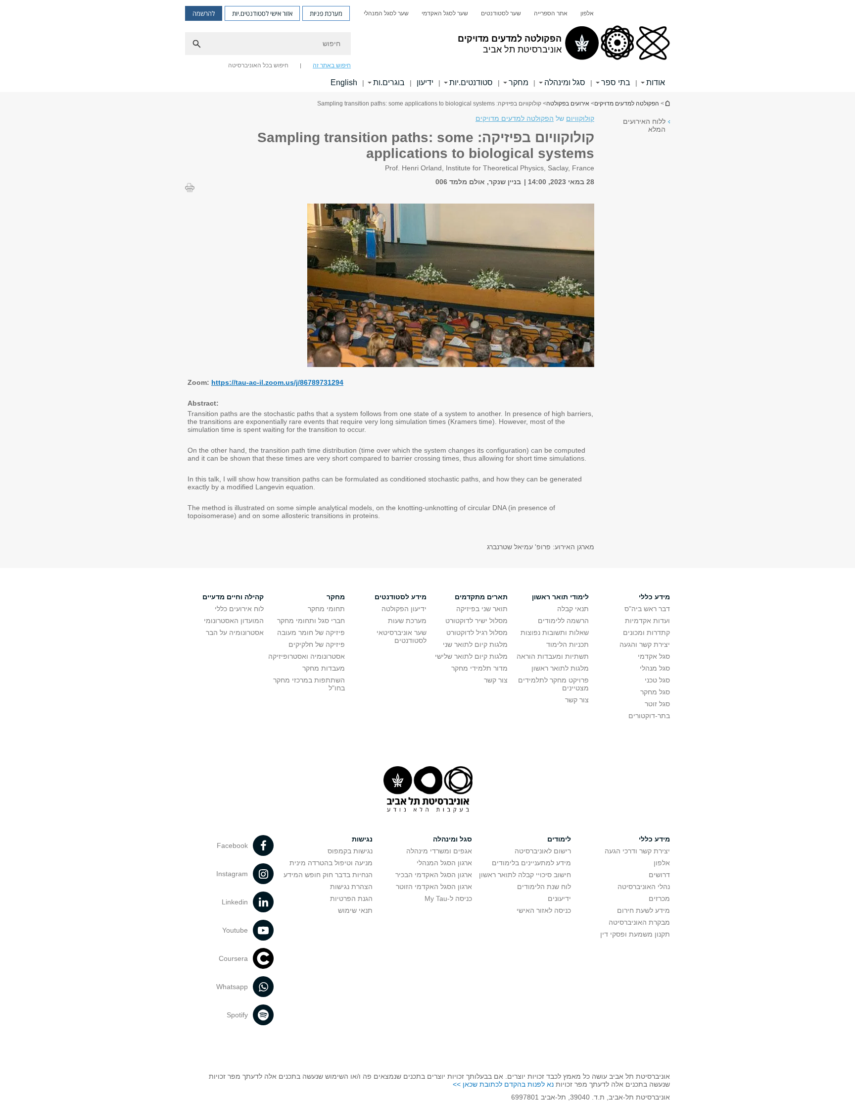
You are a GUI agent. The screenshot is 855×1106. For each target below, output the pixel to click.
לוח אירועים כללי (239, 609)
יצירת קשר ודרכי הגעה (637, 851)
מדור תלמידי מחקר (479, 668)
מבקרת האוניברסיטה (639, 922)
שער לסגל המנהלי (386, 13)
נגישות (362, 839)
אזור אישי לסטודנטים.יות (262, 13)
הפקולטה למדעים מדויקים (626, 103)
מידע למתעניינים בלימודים (531, 863)
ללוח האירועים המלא (644, 125)
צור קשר (577, 700)
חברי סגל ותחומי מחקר (311, 621)
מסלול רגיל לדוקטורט (477, 632)
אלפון (587, 13)
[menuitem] (587, 13)
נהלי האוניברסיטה (644, 887)
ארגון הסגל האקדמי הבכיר (433, 875)
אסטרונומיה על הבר (235, 632)
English (344, 82)
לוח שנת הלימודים (544, 887)
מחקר (518, 82)
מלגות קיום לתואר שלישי (471, 656)
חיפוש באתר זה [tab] (332, 65)
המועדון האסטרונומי (234, 621)
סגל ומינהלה (564, 82)
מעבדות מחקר (323, 668)
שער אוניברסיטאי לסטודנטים (402, 636)
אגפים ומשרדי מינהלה (439, 851)
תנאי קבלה (573, 609)
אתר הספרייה (551, 13)
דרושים (659, 875)
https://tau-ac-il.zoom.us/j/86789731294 (277, 382)
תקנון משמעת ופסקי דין (635, 934)
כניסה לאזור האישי (544, 910)
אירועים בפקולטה (567, 103)
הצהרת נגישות (351, 887)
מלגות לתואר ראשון (560, 668)
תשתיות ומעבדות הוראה (553, 656)
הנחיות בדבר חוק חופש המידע (328, 875)
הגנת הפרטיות (351, 898)
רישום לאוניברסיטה (543, 851)
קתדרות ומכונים (646, 632)
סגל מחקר (655, 692)
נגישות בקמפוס (350, 851)
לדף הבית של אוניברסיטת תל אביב (666, 103)
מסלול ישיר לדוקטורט (476, 621)
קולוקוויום (580, 118)
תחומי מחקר (326, 609)
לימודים (559, 839)
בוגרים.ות (389, 82)
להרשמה (203, 13)
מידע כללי (654, 839)
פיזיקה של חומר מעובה (311, 632)
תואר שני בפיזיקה (482, 609)
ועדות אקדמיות (647, 621)
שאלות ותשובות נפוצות (555, 632)
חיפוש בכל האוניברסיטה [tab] (258, 65)
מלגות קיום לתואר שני (475, 644)
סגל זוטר (657, 704)
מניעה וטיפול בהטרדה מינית (331, 863)
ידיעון (425, 82)
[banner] (427, 46)
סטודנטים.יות (471, 82)
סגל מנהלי (655, 668)
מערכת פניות (326, 13)
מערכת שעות (407, 621)
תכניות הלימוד (567, 644)
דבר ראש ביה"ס (647, 609)
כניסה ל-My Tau (448, 898)
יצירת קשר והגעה (644, 644)
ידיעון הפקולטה (404, 609)
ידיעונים (559, 898)
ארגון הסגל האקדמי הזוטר (434, 887)
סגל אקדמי (654, 656)
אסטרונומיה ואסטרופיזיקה (306, 656)
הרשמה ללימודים (563, 621)
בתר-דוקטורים (649, 716)
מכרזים (659, 898)
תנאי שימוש (355, 910)
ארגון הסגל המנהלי (444, 863)
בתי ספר (615, 82)
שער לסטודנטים (501, 13)
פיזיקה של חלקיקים (316, 644)
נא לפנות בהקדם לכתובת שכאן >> (503, 1084)
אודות (655, 82)
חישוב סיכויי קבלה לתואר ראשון (525, 875)
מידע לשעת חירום (643, 910)
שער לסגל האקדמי (445, 13)
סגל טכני (657, 680)
